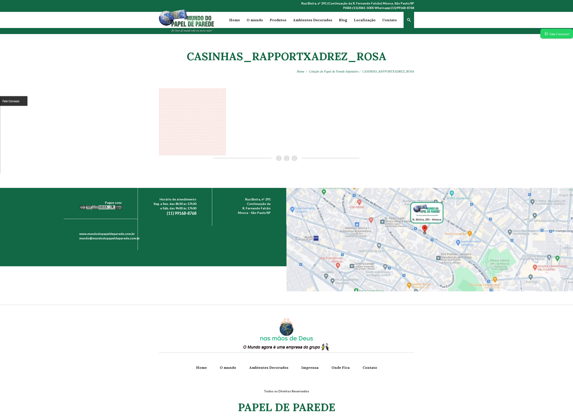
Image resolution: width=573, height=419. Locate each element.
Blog (343, 20)
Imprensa (310, 367)
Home (234, 20)
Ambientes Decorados (312, 20)
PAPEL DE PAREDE (286, 407)
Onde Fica (340, 367)
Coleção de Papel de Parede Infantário (333, 71)
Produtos (278, 20)
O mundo (255, 20)
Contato (389, 20)
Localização (365, 20)
